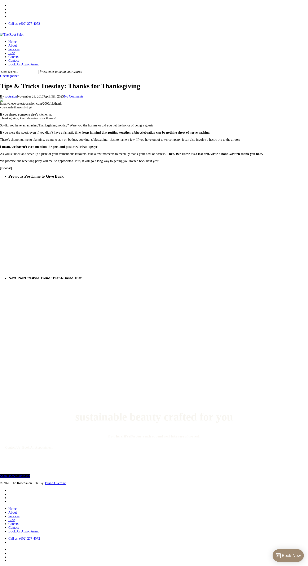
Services (13, 516)
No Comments (73, 96)
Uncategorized (9, 76)
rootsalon (11, 96)
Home (12, 508)
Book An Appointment (23, 531)
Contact (13, 527)
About (12, 512)
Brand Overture (55, 483)
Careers (13, 524)
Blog (11, 520)
